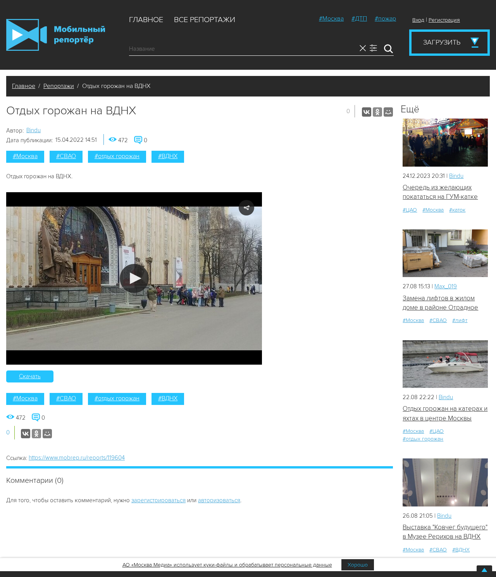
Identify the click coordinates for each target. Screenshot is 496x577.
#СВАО (66, 156)
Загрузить (441, 42)
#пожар (385, 18)
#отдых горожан (117, 156)
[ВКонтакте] (366, 112)
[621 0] (445, 142)
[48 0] (445, 364)
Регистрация (444, 20)
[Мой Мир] (388, 112)
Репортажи (58, 86)
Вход (418, 20)
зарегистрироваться (158, 500)
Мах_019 (445, 286)
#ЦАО (410, 210)
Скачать (30, 376)
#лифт (459, 320)
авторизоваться (219, 500)
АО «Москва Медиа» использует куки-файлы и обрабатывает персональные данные (227, 564)
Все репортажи (204, 19)
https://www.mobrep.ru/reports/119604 (77, 457)
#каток (457, 210)
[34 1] (445, 482)
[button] (134, 278)
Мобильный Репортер (55, 35)
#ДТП (359, 18)
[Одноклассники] (377, 112)
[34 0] (445, 253)
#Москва (331, 18)
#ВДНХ (167, 156)
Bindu (33, 130)
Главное (146, 19)
